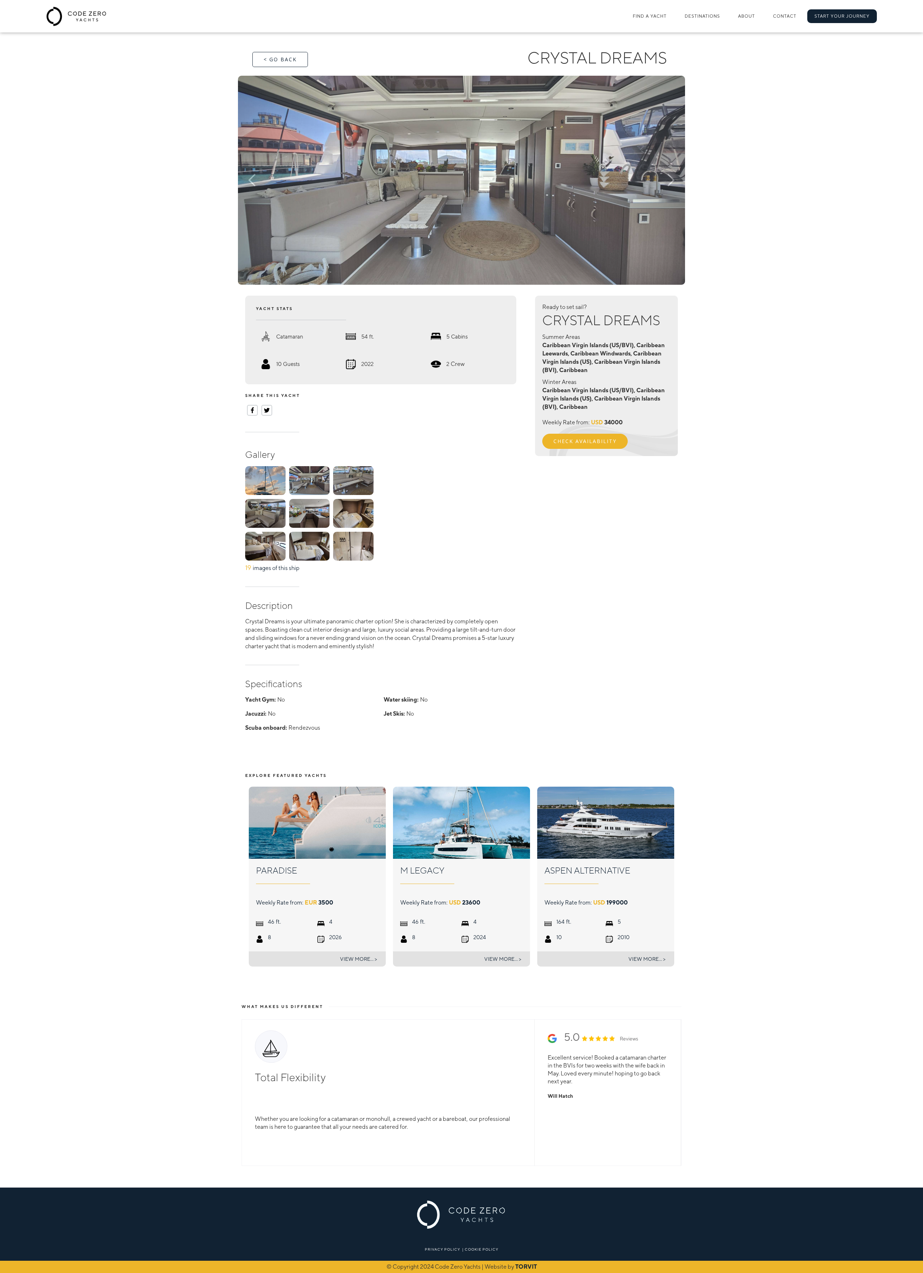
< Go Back (280, 59)
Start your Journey (842, 16)
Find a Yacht (650, 16)
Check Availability (585, 441)
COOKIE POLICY (481, 1249)
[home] (76, 16)
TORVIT (526, 1266)
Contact (784, 16)
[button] (702, 16)
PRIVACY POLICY (442, 1249)
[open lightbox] (461, 180)
